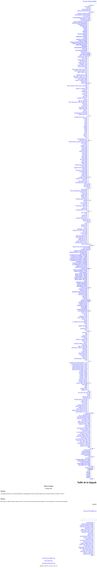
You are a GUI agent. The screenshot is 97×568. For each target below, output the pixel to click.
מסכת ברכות (84, 147)
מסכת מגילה (84, 158)
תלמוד (85, 385)
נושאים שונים (84, 81)
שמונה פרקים (84, 189)
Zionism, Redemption (82, 283)
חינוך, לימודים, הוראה (85, 433)
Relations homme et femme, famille (78, 42)
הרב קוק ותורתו (86, 398)
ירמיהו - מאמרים (83, 377)
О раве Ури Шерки (85, 462)
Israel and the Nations (82, 284)
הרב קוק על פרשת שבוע (81, 235)
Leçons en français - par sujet (80, 21)
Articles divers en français (81, 267)
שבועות (85, 95)
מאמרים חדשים (86, 248)
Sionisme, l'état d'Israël (81, 39)
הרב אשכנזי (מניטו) (85, 244)
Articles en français (85, 249)
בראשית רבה (84, 143)
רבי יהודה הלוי (87, 186)
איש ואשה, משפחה (82, 325)
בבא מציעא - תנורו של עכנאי (80, 167)
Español (88, 476)
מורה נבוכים (84, 197)
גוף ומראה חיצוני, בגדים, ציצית (83, 436)
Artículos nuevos (83, 304)
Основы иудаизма (82, 294)
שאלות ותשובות (89, 413)
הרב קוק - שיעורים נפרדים (81, 242)
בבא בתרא (84, 169)
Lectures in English (85, 53)
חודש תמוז (85, 96)
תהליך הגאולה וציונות (82, 65)
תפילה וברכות (87, 184)
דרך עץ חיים (84, 216)
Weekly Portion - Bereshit (81, 274)
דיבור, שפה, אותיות (82, 62)
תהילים (85, 136)
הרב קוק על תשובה (82, 238)
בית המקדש (84, 319)
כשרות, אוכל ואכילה (85, 437)
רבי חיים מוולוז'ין (86, 220)
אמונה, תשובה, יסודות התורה (83, 418)
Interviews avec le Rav (81, 265)
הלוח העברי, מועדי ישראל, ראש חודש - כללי (77, 85)
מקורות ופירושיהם (86, 419)
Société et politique (82, 40)
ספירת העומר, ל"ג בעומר (81, 88)
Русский (88, 474)
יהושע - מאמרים (83, 370)
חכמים (85, 387)
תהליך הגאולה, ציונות (82, 317)
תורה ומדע (84, 313)
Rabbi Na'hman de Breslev (80, 47)
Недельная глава (83, 293)
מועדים (88, 331)
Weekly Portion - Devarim (81, 279)
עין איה (85, 227)
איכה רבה (85, 144)
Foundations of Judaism (81, 282)
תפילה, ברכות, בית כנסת (84, 424)
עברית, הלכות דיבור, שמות (84, 421)
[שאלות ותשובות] (85, 413)
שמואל (85, 128)
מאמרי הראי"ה (83, 233)
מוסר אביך (84, 231)
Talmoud (85, 35)
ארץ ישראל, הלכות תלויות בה (83, 428)
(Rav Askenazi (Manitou (81, 50)
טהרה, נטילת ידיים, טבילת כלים (83, 439)
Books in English (86, 452)
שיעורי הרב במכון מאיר (85, 18)
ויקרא (86, 121)
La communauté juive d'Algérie (79, 264)
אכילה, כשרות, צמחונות (81, 74)
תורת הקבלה (84, 389)
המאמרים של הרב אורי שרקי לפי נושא (81, 246)
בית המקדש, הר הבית (85, 429)
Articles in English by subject (80, 269)
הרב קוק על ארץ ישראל (81, 241)
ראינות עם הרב (83, 328)
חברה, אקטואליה (83, 63)
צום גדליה (85, 104)
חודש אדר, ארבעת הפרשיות (80, 358)
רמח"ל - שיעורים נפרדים (81, 218)
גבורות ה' (85, 201)
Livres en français (86, 451)
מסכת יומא (84, 152)
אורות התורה (84, 226)
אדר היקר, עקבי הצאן (82, 229)
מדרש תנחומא (84, 145)
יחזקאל (85, 133)
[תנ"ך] (87, 361)
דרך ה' (85, 214)
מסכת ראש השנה (83, 151)
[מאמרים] (89, 245)
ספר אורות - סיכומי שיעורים (80, 399)
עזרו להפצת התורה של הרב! (48, 558)
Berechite (85, 27)
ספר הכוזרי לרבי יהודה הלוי (84, 392)
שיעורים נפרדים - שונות (84, 55)
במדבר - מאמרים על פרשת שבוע (79, 368)
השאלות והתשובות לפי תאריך (83, 417)
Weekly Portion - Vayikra (81, 276)
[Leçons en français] (80, 20)
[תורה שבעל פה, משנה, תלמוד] (76, 383)
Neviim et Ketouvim (82, 33)
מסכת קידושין (84, 166)
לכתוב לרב (91, 466)
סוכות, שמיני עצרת (83, 107)
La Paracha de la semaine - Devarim (78, 260)
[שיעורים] (89, 12)
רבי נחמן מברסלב (86, 219)
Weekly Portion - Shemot (81, 275)
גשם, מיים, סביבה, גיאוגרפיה (80, 77)
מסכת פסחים (84, 149)
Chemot (85, 28)
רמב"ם (88, 188)
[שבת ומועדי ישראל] (81, 83)
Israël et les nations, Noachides (80, 263)
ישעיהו (85, 130)
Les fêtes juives (83, 25)
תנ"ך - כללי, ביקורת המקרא (80, 117)
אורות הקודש (84, 224)
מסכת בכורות (84, 175)
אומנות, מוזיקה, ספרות (85, 445)
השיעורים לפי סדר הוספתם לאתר (82, 14)
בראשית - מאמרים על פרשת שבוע (79, 364)
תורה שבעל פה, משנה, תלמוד (83, 383)
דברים (85, 123)
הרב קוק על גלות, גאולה (81, 409)
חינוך (86, 73)
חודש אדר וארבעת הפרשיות (80, 113)
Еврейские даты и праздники (79, 291)
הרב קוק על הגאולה (82, 239)
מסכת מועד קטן (83, 159)
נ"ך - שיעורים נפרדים (82, 138)
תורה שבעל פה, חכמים (85, 177)
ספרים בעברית (87, 449)
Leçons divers (84, 51)
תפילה (88, 391)
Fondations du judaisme (81, 36)
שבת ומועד (87, 425)
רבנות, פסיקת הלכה (82, 181)
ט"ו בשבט (85, 111)
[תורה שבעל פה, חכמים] (79, 177)
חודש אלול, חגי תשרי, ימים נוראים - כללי (78, 102)
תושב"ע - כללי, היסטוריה (81, 178)
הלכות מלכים (84, 196)
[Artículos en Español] (79, 301)
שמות (86, 119)
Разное (85, 298)
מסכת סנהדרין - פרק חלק (81, 170)
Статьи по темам (83, 289)
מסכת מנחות (84, 174)
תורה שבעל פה (83, 388)
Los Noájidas (84, 308)
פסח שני (85, 92)
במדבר (85, 122)
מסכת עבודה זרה (83, 171)
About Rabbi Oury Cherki (84, 460)
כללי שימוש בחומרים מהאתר (83, 10)
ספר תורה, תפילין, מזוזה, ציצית (80, 76)
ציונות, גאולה (87, 426)
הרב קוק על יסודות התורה (81, 406)
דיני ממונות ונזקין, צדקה (85, 441)
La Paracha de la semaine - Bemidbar (78, 259)
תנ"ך (89, 115)
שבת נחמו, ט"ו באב (82, 100)
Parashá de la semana (82, 305)
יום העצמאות (84, 91)
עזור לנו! (88, 8)
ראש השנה (84, 103)
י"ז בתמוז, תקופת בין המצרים (80, 343)
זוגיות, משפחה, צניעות (82, 72)
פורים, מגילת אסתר (82, 114)
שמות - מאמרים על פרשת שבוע (80, 365)
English (88, 473)
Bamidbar (85, 31)
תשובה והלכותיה (83, 61)
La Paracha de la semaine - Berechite (78, 254)
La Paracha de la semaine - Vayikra (78, 257)
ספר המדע (84, 193)
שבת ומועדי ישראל (86, 83)
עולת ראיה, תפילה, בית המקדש (80, 230)
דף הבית (91, 5)
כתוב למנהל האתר (86, 9)
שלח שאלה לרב (86, 414)
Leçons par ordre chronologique (79, 23)
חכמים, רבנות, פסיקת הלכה (84, 422)
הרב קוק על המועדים (82, 404)
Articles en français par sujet (80, 250)
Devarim (85, 32)
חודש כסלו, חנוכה (83, 108)
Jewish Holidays (83, 272)
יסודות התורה (84, 312)
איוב (86, 137)
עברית (88, 470)
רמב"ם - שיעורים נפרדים (81, 199)
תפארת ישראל (83, 203)
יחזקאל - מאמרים (83, 379)
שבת (86, 84)
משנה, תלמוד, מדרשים (85, 140)
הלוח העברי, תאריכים (85, 444)
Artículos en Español (85, 301)
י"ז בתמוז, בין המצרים (82, 98)
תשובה (85, 314)
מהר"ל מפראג (87, 200)
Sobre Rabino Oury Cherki (83, 463)
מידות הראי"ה (84, 402)
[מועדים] (86, 331)
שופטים (85, 126)
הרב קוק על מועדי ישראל (81, 237)
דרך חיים (85, 207)
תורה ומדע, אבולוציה (82, 59)
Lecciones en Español (85, 54)
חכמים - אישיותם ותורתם (81, 182)
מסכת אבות (84, 173)
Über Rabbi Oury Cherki (84, 464)
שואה (86, 68)
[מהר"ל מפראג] (83, 200)
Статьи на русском (85, 287)
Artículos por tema (82, 302)
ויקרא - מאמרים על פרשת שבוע (80, 366)
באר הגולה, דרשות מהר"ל (81, 205)
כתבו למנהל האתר (48, 560)
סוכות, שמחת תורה (82, 353)
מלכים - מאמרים (83, 374)
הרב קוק (88, 222)
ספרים (91, 448)
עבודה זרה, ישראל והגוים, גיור (83, 432)
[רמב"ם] (86, 188)
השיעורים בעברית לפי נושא (84, 13)
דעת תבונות (84, 215)
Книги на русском (85, 454)
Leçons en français (85, 20)
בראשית (85, 118)
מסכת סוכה (84, 154)
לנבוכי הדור (84, 234)
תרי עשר (85, 134)
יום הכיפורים (84, 106)
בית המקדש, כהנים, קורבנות (80, 70)
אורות (86, 223)
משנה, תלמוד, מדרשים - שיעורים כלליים (78, 141)
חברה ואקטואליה (83, 316)
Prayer (85, 280)
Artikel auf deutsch (85, 299)
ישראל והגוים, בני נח (82, 66)
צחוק (86, 327)
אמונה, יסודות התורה (82, 57)
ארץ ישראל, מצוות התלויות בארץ (79, 69)
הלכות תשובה (84, 194)
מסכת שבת (84, 148)
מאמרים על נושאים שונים (84, 310)
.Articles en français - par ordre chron (78, 252)
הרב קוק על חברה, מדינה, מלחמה (79, 410)
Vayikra (85, 29)
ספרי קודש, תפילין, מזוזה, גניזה (83, 440)
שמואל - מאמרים (83, 373)
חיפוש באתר (87, 6)
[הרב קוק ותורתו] (82, 398)
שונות (86, 329)
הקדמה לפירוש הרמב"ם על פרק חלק (78, 190)
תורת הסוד (84, 179)
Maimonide (84, 46)
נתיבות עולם (84, 208)
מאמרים (91, 245)
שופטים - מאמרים (83, 372)
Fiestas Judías (84, 306)
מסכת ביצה (84, 155)
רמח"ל (88, 211)
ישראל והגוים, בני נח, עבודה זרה (80, 321)
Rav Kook (84, 48)
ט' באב (85, 99)
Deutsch (88, 477)
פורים (86, 359)
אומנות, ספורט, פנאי (82, 78)
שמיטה (85, 320)
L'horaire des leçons (82, 24)
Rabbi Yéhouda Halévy (81, 44)
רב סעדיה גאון (87, 185)
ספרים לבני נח (87, 455)
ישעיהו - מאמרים (83, 376)
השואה (85, 323)
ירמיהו (85, 132)
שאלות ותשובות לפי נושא (84, 415)
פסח (86, 87)
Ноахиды (85, 297)
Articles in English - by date (80, 271)
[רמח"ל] (86, 211)
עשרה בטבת (84, 355)
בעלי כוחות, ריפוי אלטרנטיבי (83, 443)
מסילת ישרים (84, 212)
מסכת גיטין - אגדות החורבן (81, 164)
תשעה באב (84, 344)
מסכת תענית (84, 156)
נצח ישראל (84, 204)
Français (88, 472)
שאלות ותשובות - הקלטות (81, 80)
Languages (90, 469)
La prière (85, 38)
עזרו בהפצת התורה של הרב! (89, 509)
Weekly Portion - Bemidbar (80, 278)
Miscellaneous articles (82, 286)
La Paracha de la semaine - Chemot (78, 256)
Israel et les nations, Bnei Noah (79, 43)
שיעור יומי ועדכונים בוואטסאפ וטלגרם (81, 17)
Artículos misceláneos (82, 309)
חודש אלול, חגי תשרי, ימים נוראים (79, 347)
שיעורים (91, 12)
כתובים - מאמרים (83, 381)
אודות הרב (90, 456)
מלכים (85, 129)
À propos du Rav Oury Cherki (83, 459)
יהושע (85, 125)
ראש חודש (84, 332)
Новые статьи (83, 290)
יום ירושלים (84, 93)
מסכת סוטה (84, 163)
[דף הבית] (88, 5)
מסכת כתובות (84, 162)
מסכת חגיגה (84, 160)
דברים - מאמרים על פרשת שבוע (79, 369)
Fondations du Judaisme (81, 261)
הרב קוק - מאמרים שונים (81, 411)
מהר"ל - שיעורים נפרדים (81, 209)
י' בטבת (85, 110)
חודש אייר (85, 89)
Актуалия (84, 295)
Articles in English (85, 268)
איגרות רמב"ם (84, 192)
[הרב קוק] (85, 222)
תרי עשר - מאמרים (82, 380)
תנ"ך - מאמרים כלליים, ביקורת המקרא (78, 362)
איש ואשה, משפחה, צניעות (84, 434)
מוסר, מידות (84, 58)
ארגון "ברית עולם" (89, 467)
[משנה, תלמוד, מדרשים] (79, 140)
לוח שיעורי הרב (86, 16)
